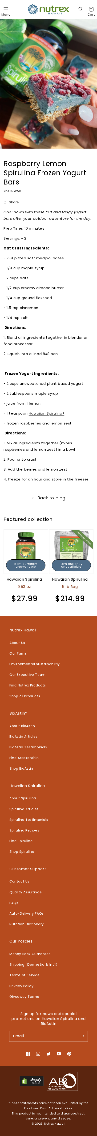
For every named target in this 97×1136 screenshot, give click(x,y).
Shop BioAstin (21, 768)
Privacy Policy (21, 986)
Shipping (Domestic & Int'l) (33, 964)
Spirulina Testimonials (28, 819)
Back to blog (51, 498)
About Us (17, 642)
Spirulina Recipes (24, 830)
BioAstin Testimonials (28, 747)
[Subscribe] (82, 1036)
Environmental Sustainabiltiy (34, 664)
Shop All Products (24, 696)
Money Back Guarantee (30, 954)
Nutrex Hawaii (54, 1124)
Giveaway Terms (24, 996)
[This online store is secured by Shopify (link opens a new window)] (32, 1085)
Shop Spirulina (21, 851)
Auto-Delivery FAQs (26, 913)
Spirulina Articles (24, 809)
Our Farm (17, 653)
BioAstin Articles (23, 736)
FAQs (13, 902)
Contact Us (19, 881)
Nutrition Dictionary (26, 924)
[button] (6, 9)
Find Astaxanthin (24, 757)
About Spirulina (22, 798)
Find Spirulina (20, 841)
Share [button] (14, 202)
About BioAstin (22, 726)
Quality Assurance (25, 892)
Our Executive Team (27, 674)
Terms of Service (24, 975)
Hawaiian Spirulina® (46, 413)
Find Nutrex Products (27, 685)
